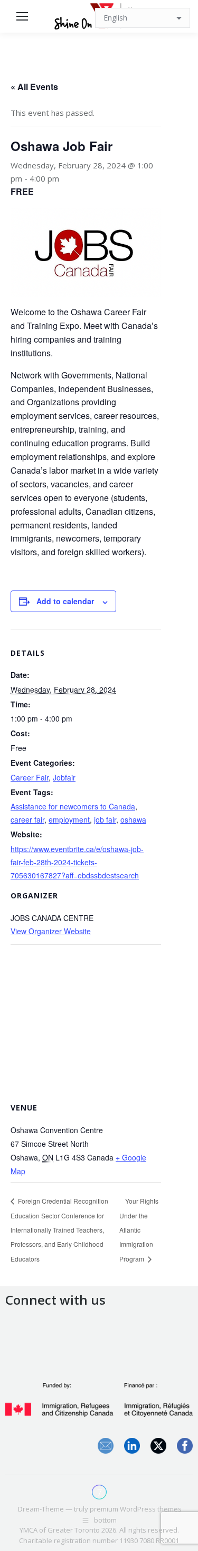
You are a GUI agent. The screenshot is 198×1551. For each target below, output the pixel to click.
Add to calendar (65, 601)
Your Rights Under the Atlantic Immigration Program (138, 1229)
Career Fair (30, 777)
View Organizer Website (51, 931)
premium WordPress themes (136, 1509)
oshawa (133, 819)
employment (69, 819)
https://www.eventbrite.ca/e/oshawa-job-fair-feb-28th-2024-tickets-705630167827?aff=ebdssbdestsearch (77, 862)
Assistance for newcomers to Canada (73, 806)
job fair (105, 819)
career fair (27, 819)
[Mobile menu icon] (22, 16)
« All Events (34, 87)
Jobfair (64, 777)
